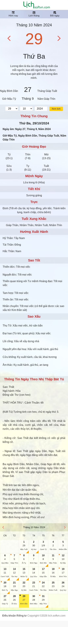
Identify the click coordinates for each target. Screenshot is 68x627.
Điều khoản (9, 615)
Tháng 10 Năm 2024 (34, 25)
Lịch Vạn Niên (36, 5)
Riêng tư (22, 615)
